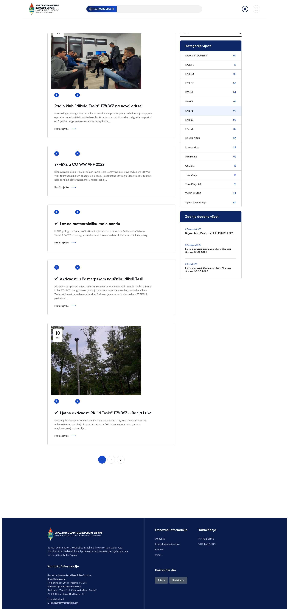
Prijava (161, 580)
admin (68, 95)
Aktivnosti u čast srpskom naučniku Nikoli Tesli (101, 279)
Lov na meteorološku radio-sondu (89, 224)
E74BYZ (86, 95)
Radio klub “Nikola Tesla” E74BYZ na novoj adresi (98, 106)
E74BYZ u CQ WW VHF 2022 (79, 164)
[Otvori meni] (245, 9)
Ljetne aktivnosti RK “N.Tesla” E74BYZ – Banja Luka (105, 413)
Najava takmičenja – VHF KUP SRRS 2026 (143, 9)
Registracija (178, 580)
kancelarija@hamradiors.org (64, 602)
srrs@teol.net (57, 599)
